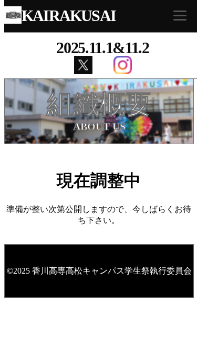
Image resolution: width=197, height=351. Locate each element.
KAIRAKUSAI (69, 15)
